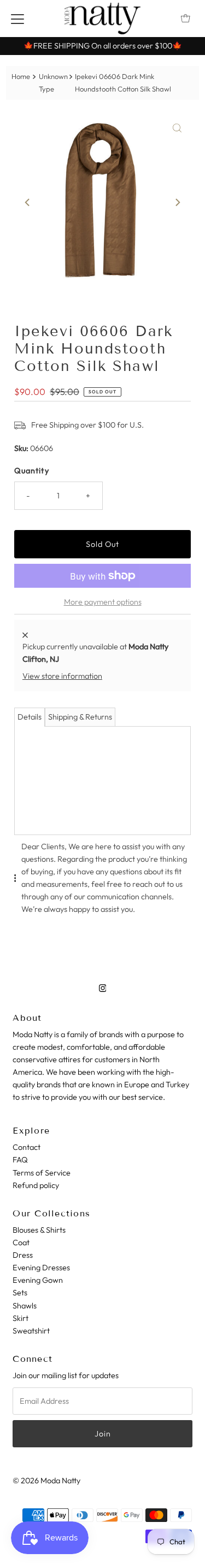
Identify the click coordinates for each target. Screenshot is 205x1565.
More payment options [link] (103, 602)
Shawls (25, 1306)
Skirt (20, 1318)
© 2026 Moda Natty (46, 1480)
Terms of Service (42, 1173)
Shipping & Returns (80, 717)
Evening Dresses (41, 1267)
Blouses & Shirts (39, 1230)
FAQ (20, 1160)
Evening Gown (38, 1280)
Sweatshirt (31, 1331)
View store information (62, 676)
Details (29, 717)
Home (20, 76)
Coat (21, 1242)
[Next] (177, 203)
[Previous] (28, 203)
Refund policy (36, 1185)
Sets (20, 1293)
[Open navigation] (17, 18)
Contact (26, 1147)
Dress (23, 1255)
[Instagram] (103, 988)
